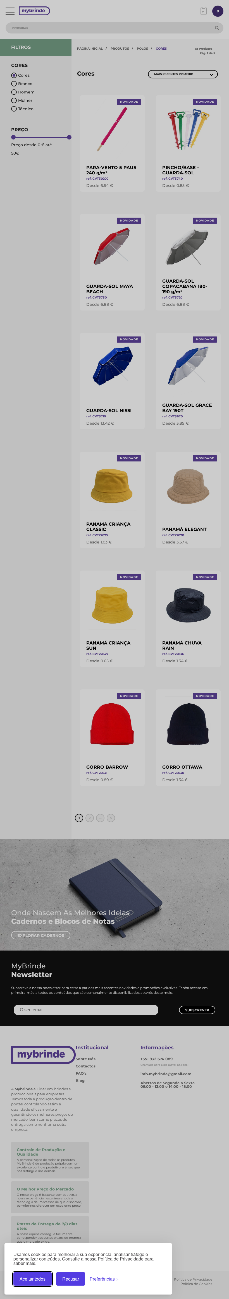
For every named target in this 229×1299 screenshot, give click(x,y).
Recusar (70, 1279)
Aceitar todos (33, 1279)
